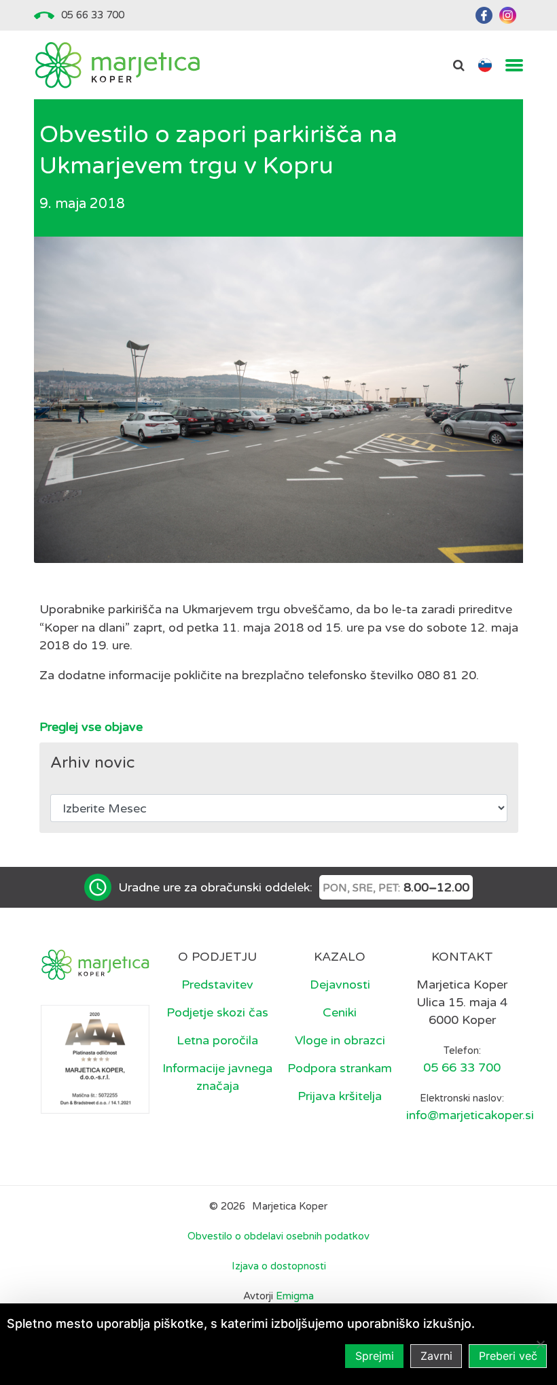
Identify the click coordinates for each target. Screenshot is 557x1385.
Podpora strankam (339, 1068)
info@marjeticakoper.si (470, 1115)
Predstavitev (217, 984)
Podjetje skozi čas (217, 1012)
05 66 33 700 (92, 15)
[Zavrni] (540, 1344)
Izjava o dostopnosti (279, 1266)
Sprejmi (374, 1356)
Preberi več (508, 1356)
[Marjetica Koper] (117, 64)
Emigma (295, 1296)
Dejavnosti (340, 984)
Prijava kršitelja (340, 1096)
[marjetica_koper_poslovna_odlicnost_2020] (95, 1058)
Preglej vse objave (91, 726)
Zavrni (436, 1356)
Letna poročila (217, 1040)
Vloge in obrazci (340, 1040)
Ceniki (340, 1012)
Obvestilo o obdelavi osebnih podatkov (278, 1236)
